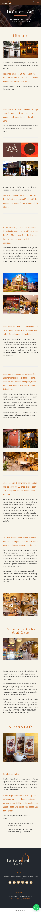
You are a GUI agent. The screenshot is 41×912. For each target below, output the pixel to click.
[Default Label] (18, 882)
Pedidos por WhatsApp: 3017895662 (20, 899)
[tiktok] (31, 882)
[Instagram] (14, 882)
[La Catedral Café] (6, 2)
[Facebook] (10, 882)
